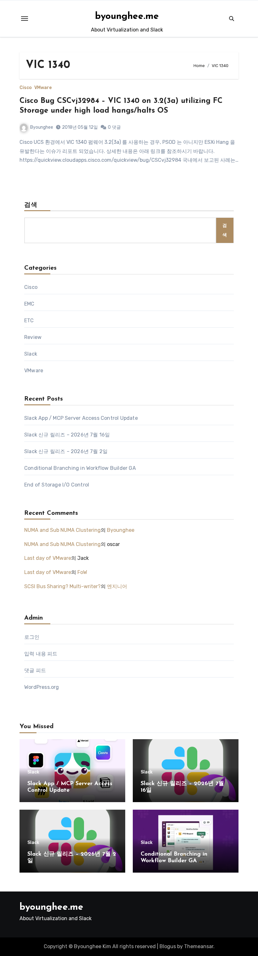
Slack (30, 354)
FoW (82, 572)
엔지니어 (117, 586)
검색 (30, 205)
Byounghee (41, 127)
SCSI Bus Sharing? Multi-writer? (62, 586)
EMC (29, 304)
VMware (43, 88)
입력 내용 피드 (41, 654)
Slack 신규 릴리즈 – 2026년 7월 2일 (66, 451)
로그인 (32, 637)
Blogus (168, 946)
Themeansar (198, 946)
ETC (29, 320)
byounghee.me (127, 16)
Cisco (26, 88)
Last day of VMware (47, 558)
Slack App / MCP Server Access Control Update (81, 418)
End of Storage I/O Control (56, 485)
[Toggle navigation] (25, 18)
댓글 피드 (35, 670)
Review (33, 337)
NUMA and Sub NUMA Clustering (62, 530)
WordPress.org (41, 687)
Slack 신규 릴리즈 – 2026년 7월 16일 (67, 435)
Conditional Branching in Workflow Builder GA (80, 468)
